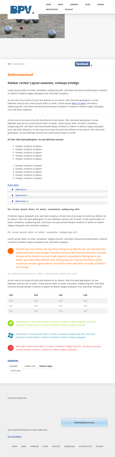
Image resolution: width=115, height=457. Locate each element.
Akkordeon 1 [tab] (21, 189)
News (60, 4)
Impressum (69, 446)
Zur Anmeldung (14, 436)
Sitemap (99, 446)
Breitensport (52, 9)
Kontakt (69, 9)
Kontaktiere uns (84, 422)
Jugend (100, 4)
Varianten (13, 360)
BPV (9, 64)
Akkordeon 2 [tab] (21, 195)
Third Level (15, 370)
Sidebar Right (45, 366)
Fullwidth (13, 366)
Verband (74, 4)
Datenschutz (85, 446)
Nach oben (13, 184)
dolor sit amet (79, 103)
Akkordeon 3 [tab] (21, 201)
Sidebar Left (30, 366)
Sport (87, 4)
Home (48, 4)
